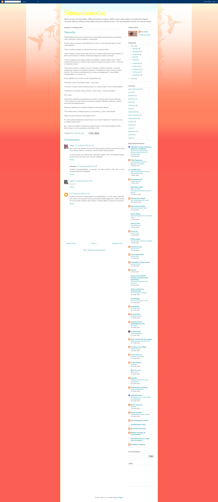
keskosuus (131, 105)
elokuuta (136, 48)
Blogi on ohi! (134, 372)
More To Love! (136, 370)
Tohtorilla (135, 57)
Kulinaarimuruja (136, 247)
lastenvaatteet (133, 118)
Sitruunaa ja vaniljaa (138, 206)
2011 (132, 46)
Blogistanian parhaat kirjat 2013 (140, 341)
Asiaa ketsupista (136, 181)
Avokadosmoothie (136, 316)
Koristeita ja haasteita (137, 356)
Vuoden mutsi (136, 331)
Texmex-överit (135, 248)
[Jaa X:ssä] (94, 133)
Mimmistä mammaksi (138, 428)
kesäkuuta (136, 54)
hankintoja (131, 99)
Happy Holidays (136, 349)
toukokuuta (136, 63)
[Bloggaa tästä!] (92, 133)
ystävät (130, 135)
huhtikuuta (136, 66)
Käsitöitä (133, 407)
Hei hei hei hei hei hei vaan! (139, 300)
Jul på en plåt (135, 233)
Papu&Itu (134, 378)
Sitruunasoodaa (85, 13)
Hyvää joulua (135, 256)
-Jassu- (72, 145)
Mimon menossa (136, 405)
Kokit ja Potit (135, 223)
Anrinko (133, 270)
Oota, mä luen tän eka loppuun (141, 339)
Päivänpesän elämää (138, 198)
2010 (132, 78)
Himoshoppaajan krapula (139, 420)
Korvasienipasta (136, 225)
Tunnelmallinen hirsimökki (139, 293)
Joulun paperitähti (137, 254)
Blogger (120, 497)
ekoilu (130, 92)
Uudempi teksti (71, 243)
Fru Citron (144, 32)
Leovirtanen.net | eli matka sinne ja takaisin (140, 439)
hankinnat (131, 95)
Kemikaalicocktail (137, 187)
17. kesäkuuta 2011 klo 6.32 (84, 145)
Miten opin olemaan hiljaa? (139, 208)
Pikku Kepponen (136, 160)
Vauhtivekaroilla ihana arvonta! (140, 414)
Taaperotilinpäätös (136, 333)
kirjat (129, 108)
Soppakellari (135, 306)
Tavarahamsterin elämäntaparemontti (138, 323)
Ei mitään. (134, 364)
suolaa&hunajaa (136, 395)
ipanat (130, 102)
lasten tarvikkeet (133, 115)
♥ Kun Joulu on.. (136, 355)
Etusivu (94, 243)
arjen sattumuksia (134, 89)
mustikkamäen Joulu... (139, 424)
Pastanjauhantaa (136, 179)
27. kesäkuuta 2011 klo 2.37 (80, 193)
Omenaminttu (135, 314)
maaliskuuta (137, 69)
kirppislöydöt (132, 112)
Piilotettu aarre (136, 170)
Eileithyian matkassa (138, 444)
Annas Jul (134, 231)
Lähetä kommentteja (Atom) (96, 250)
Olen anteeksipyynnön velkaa (140, 200)
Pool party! (135, 60)
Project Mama (135, 214)
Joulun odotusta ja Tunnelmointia (137, 290)
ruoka (130, 128)
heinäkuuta (136, 51)
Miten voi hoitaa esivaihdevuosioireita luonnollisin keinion (141, 190)
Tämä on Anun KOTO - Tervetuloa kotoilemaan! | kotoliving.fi (139, 277)
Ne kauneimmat (135, 264)
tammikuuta (137, 75)
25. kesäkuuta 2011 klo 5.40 (83, 181)
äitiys (130, 138)
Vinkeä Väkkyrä (136, 362)
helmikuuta (136, 72)
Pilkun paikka (135, 239)
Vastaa (72, 160)
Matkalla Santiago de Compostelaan (138, 433)
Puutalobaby (135, 299)
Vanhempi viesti (117, 243)
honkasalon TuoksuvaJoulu (140, 262)
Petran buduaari (136, 412)
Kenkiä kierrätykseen (137, 389)
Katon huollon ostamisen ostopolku (141, 241)
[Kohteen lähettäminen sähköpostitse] (89, 133)
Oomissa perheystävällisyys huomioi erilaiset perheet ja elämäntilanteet (139, 152)
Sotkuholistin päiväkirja (139, 387)
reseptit (130, 125)
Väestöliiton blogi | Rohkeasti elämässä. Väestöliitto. (141, 148)
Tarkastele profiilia (144, 35)
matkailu (131, 121)
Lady (71, 181)
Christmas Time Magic (138, 347)
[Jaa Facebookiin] (96, 133)
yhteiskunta (132, 131)
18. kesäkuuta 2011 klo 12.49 (87, 166)
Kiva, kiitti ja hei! (136, 308)
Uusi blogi (134, 325)
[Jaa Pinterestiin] (98, 133)
